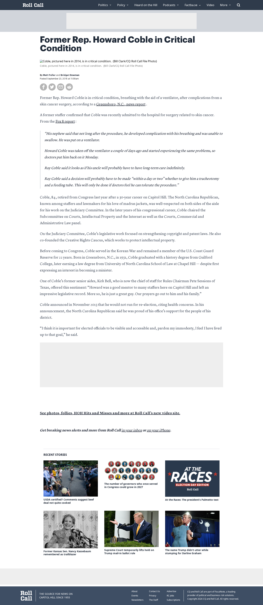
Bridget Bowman (70, 75)
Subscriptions (173, 599)
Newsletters (137, 599)
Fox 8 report (65, 121)
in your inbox (131, 430)
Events (135, 595)
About (134, 591)
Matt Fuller (49, 75)
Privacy (152, 595)
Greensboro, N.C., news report (120, 104)
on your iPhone (158, 430)
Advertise (171, 591)
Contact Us (154, 591)
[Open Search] (238, 5)
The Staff (153, 599)
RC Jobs (170, 595)
